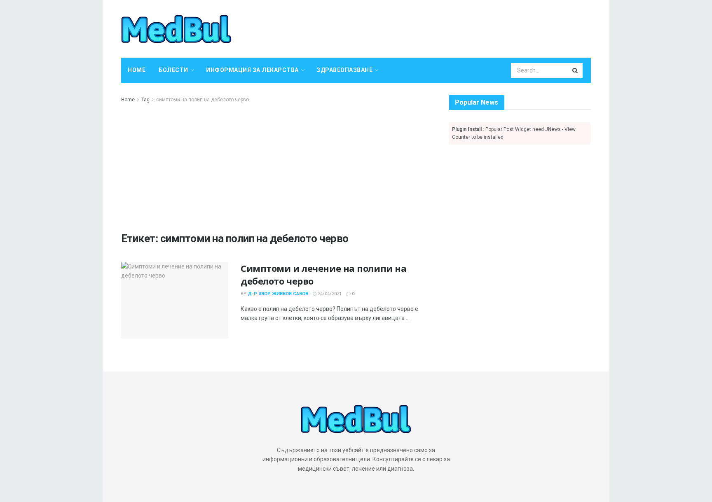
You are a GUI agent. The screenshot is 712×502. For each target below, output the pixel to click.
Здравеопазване (344, 70)
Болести (173, 70)
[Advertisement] (275, 166)
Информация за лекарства (252, 70)
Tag (145, 100)
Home (136, 70)
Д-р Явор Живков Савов (278, 294)
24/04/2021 (329, 294)
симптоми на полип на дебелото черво (202, 100)
